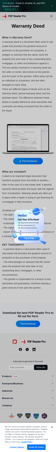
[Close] (52, 427)
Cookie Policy (26, 442)
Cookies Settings (17, 447)
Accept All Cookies (36, 447)
